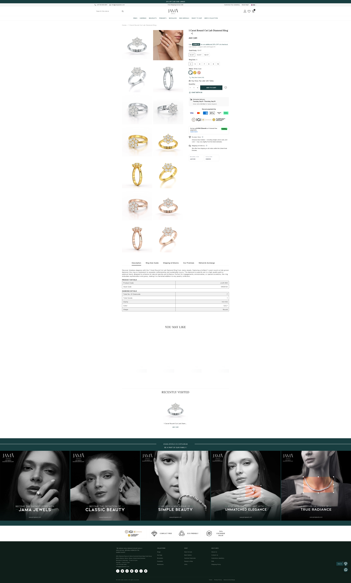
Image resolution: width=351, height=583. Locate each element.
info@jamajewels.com (118, 4)
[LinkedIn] (145, 571)
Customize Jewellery (217, 558)
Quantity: (192, 84)
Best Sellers (188, 555)
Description (136, 263)
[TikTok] (131, 571)
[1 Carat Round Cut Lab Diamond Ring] (175, 408)
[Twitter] (141, 571)
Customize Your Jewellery (232, 4)
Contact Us (214, 555)
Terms (210, 579)
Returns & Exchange (229, 579)
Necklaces (160, 564)
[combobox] (107, 11)
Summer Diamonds (190, 558)
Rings (159, 552)
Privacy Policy (218, 579)
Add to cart (211, 87)
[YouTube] (136, 571)
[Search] (110, 11)
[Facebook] (117, 571)
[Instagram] (122, 571)
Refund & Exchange (207, 263)
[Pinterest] (127, 571)
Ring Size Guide (152, 263)
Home (124, 25)
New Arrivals (188, 552)
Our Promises (188, 263)
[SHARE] (191, 33)
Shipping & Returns (171, 263)
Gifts (185, 564)
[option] (175, 1)
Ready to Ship (188, 561)
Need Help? (245, 4)
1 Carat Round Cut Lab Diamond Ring (175, 423)
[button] (342, 564)
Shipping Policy (216, 564)
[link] (134, 367)
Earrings (159, 555)
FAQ (212, 561)
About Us (214, 552)
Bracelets (160, 558)
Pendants (160, 561)
